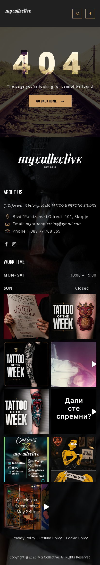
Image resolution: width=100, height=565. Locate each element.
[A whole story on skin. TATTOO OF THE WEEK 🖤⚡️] (26, 411)
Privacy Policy (23, 537)
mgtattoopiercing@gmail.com (54, 224)
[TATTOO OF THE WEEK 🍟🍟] (73, 316)
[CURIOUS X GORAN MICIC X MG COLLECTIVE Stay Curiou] (73, 364)
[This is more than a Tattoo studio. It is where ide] (26, 507)
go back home (46, 100)
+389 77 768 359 (44, 231)
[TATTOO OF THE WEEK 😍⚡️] (26, 364)
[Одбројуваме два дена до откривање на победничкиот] (73, 411)
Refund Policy (50, 537)
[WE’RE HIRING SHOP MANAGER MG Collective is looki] (26, 316)
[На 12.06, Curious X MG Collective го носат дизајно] (26, 459)
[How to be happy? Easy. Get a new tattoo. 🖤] (73, 459)
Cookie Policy (77, 537)
